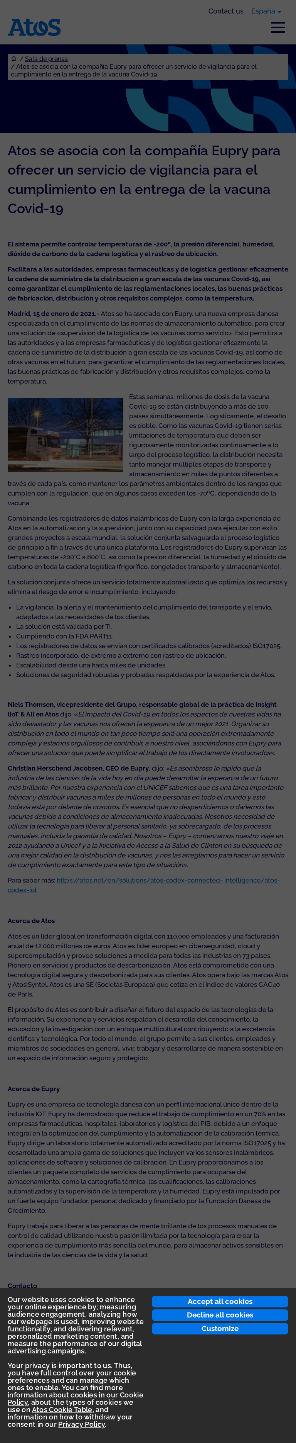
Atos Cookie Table (62, 1410)
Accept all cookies (220, 1301)
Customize (220, 1328)
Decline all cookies (220, 1315)
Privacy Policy (81, 1424)
